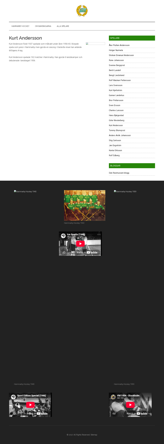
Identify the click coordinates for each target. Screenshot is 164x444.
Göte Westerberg (116, 120)
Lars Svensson (115, 85)
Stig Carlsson (115, 140)
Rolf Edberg (114, 155)
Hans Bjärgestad (116, 115)
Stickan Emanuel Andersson (121, 55)
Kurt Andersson (116, 125)
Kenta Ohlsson (115, 150)
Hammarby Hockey (82, 11)
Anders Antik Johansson (120, 135)
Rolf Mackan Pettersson (120, 80)
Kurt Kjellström (115, 90)
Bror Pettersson (116, 100)
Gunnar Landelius (116, 95)
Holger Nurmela (116, 50)
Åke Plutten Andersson (119, 45)
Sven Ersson (114, 105)
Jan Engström (115, 145)
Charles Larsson (116, 110)
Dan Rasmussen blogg (119, 173)
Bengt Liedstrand (116, 75)
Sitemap (94, 435)
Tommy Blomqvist (117, 130)
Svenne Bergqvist (117, 65)
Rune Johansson (116, 60)
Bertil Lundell (115, 70)
